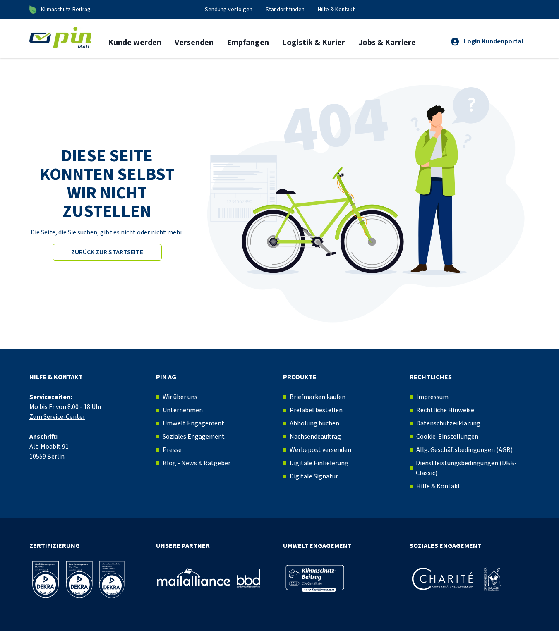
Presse (172, 449)
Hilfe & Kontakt (438, 486)
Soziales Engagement (194, 436)
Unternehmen (183, 410)
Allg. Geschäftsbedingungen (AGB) (464, 449)
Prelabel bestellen (316, 410)
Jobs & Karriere (387, 42)
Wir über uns (180, 397)
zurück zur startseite (107, 252)
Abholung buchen (314, 423)
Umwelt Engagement (193, 423)
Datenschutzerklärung (448, 423)
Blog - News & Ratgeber (196, 463)
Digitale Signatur (314, 476)
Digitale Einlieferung (319, 463)
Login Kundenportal (493, 41)
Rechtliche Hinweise (445, 410)
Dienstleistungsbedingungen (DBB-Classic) (466, 468)
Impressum (432, 397)
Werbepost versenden (320, 449)
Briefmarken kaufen (317, 397)
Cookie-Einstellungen (447, 436)
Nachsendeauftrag (315, 436)
